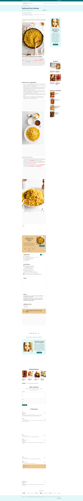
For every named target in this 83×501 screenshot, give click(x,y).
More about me (39, 352)
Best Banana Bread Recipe (58, 71)
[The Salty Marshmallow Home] (27, 3)
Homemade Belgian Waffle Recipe (58, 83)
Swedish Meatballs (28, 61)
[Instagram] (57, 0)
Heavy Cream (28, 259)
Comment (23, 391)
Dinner (27, 337)
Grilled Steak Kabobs (57, 113)
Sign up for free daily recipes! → (26, 0)
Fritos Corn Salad (38, 166)
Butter (29, 256)
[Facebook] (60, 0)
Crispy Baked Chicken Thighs (52, 83)
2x (42, 254)
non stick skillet (32, 160)
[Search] (60, 3)
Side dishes (34, 337)
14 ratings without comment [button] (34, 383)
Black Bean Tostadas (42, 379)
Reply (44, 412)
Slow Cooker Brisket (24, 379)
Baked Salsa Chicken (30, 379)
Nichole (30, 241)
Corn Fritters (32, 166)
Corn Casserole (42, 164)
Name (23, 399)
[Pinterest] (59, 0)
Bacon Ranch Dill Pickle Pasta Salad (57, 107)
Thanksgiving (39, 337)
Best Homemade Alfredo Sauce (52, 71)
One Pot (31, 337)
